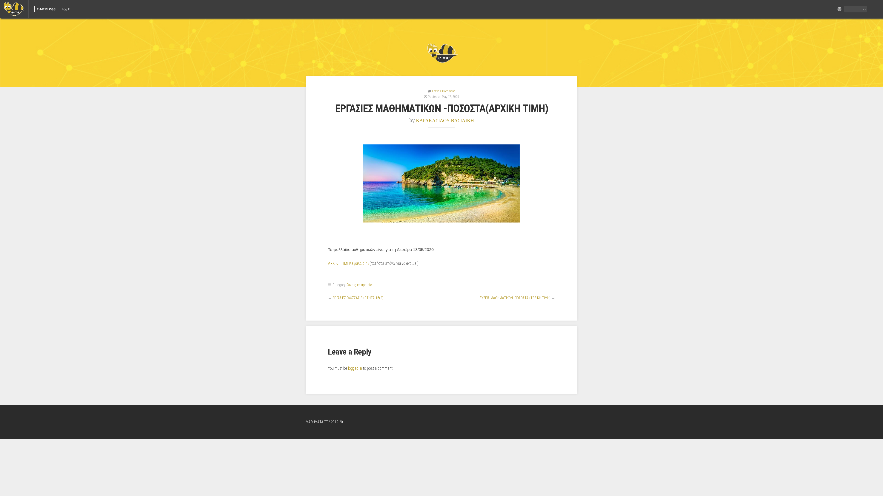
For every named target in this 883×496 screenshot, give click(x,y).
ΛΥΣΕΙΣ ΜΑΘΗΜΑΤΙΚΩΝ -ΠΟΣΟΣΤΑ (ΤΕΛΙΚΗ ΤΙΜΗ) (514, 298)
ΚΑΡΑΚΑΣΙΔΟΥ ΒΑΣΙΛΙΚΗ (445, 120)
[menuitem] (14, 9)
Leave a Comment (443, 91)
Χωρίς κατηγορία (359, 285)
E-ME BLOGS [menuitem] (46, 9)
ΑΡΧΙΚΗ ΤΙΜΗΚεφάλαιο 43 (349, 263)
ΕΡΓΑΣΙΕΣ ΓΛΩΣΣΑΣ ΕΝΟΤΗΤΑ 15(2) (358, 298)
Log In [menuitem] (66, 9)
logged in (355, 368)
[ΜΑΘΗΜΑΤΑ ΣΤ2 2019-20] (441, 53)
